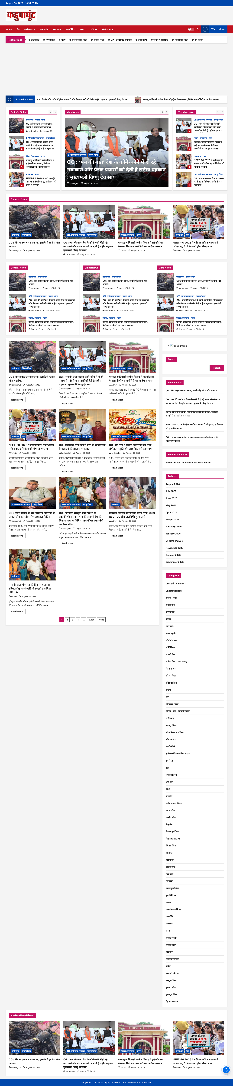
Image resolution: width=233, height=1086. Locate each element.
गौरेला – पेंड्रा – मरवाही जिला (178, 711)
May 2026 (171, 505)
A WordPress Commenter (180, 462)
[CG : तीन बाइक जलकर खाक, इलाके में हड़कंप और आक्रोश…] (34, 222)
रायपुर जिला (99, 39)
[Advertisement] (116, 68)
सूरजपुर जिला (171, 994)
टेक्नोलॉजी (170, 746)
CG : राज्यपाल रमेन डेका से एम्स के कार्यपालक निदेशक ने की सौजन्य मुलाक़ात (183, 179)
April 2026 (171, 512)
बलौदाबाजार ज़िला (174, 803)
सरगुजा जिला (171, 980)
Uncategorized (174, 590)
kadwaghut (33, 131)
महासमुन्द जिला (172, 888)
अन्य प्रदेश (170, 612)
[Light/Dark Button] (191, 29)
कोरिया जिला (171, 682)
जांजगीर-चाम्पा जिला (175, 732)
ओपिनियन (170, 647)
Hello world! (204, 462)
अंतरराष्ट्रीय (170, 604)
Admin (123, 250)
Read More (18, 400)
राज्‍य (63, 39)
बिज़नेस (169, 824)
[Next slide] (55, 112)
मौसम (168, 902)
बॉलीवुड (169, 852)
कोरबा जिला (171, 675)
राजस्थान (57, 29)
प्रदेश (168, 789)
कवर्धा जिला (171, 654)
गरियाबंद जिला (172, 704)
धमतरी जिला (171, 774)
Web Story (107, 29)
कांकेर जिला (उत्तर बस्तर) (176, 661)
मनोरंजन (169, 881)
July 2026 (171, 491)
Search (171, 359)
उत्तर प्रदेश (142, 39)
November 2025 (174, 547)
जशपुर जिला (171, 725)
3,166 (91, 619)
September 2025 (175, 562)
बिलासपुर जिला (181, 39)
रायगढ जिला (171, 937)
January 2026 (173, 533)
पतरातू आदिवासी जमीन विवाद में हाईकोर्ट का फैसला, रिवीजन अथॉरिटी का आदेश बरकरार (150, 99)
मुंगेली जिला (171, 895)
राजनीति (69, 29)
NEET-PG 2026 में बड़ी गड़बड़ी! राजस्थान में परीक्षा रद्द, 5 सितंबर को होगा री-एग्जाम (16, 179)
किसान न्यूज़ (171, 668)
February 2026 (174, 526)
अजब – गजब (171, 597)
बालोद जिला (171, 817)
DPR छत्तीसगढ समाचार (121, 39)
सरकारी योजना (172, 973)
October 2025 (173, 555)
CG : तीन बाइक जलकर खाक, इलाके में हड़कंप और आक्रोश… (16, 125)
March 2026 (172, 519)
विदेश (168, 966)
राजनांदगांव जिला (79, 39)
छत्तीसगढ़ (28, 29)
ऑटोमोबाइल (171, 640)
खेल (167, 697)
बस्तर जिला (170, 810)
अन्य (82, 29)
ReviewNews (129, 1082)
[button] (198, 29)
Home (9, 29)
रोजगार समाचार (172, 959)
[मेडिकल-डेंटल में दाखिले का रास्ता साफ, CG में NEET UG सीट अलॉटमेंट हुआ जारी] (132, 493)
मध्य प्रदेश (44, 29)
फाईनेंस (169, 796)
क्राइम (168, 689)
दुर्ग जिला (199, 39)
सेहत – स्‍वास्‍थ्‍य (172, 1001)
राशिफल (169, 951)
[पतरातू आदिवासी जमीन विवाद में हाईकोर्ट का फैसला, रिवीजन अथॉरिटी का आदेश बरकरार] (144, 222)
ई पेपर (94, 29)
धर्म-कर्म (169, 782)
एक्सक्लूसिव (171, 633)
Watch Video (218, 29)
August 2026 (173, 484)
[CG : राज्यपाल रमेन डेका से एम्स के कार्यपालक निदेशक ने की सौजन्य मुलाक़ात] (82, 425)
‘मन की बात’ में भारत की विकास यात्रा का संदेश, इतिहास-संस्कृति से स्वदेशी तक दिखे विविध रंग (30, 588)
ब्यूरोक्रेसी (170, 859)
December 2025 (174, 540)
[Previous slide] (50, 112)
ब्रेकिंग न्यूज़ (170, 867)
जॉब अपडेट (171, 739)
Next (101, 619)
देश (18, 29)
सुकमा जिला (171, 987)
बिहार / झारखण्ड (160, 39)
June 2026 (171, 498)
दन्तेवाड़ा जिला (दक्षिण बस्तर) (178, 753)
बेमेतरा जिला (40, 119)
